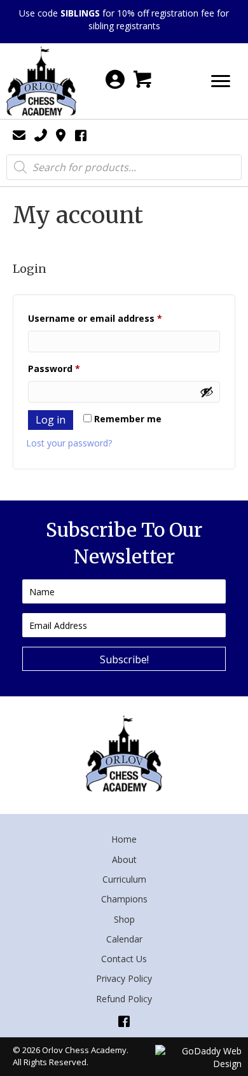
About (124, 859)
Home (124, 839)
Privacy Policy (124, 978)
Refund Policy (124, 999)
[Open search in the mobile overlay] (124, 167)
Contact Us (124, 959)
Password (74, 368)
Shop (124, 919)
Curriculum (124, 879)
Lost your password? (69, 443)
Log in (50, 420)
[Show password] (207, 392)
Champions (124, 899)
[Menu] (220, 81)
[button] (124, 659)
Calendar (124, 939)
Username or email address (115, 318)
